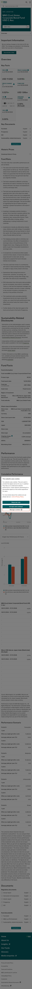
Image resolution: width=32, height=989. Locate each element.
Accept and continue (16, 506)
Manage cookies (15, 510)
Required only (16, 502)
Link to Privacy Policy (17, 497)
